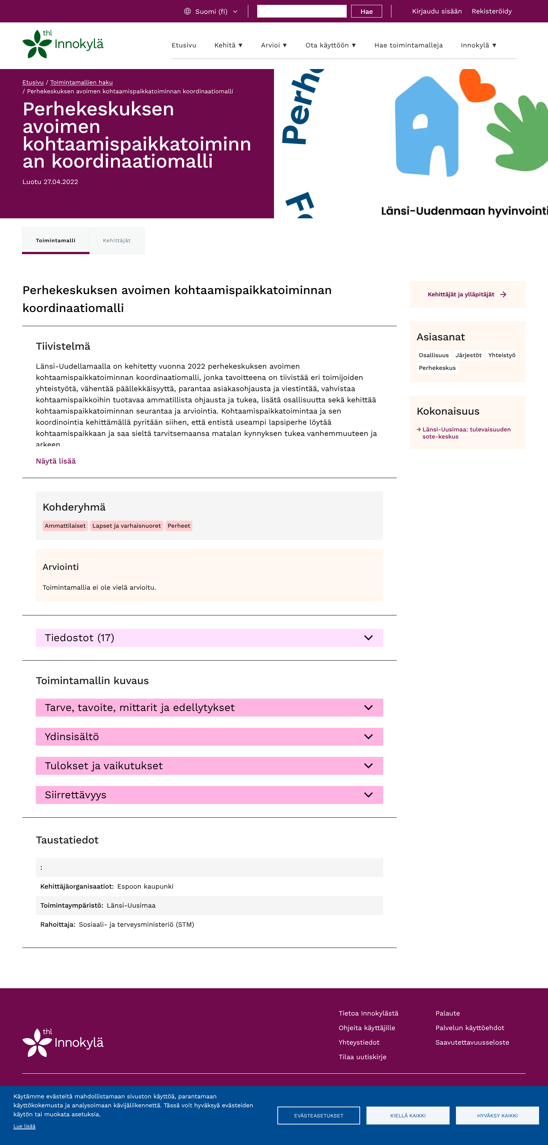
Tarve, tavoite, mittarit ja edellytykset (140, 707)
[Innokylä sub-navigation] (499, 45)
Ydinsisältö (72, 736)
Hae (366, 11)
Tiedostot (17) (79, 637)
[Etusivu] (63, 45)
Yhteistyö (502, 355)
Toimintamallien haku (81, 82)
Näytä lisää (56, 460)
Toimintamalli (56, 241)
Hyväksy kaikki (497, 1116)
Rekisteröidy (492, 11)
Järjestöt (469, 355)
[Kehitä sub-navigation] (246, 45)
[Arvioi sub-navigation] (290, 45)
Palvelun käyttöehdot (469, 1028)
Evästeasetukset (318, 1116)
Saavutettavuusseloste (472, 1042)
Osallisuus (434, 355)
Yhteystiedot (359, 1042)
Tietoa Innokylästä (369, 1013)
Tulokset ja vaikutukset (104, 765)
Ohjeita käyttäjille (367, 1028)
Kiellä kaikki (408, 1116)
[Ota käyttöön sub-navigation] (359, 45)
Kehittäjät (117, 241)
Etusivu (33, 82)
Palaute (447, 1013)
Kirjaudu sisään (437, 11)
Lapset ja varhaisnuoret (126, 525)
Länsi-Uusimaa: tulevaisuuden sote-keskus (467, 433)
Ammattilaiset (65, 525)
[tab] (209, 638)
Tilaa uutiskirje (363, 1057)
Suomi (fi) (211, 11)
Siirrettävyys (76, 795)
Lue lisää (24, 1126)
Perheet (179, 525)
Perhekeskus (437, 367)
